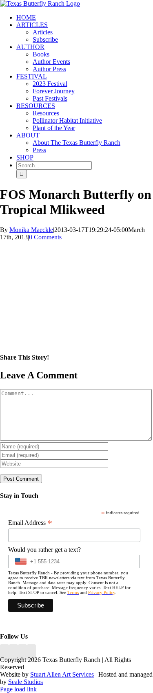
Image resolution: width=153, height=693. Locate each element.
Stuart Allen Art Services (62, 674)
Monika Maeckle (31, 229)
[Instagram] (22, 652)
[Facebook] (4, 652)
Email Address (30, 522)
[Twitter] (31, 652)
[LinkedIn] (13, 652)
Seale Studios (25, 681)
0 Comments (45, 237)
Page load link (18, 689)
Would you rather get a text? (44, 549)
